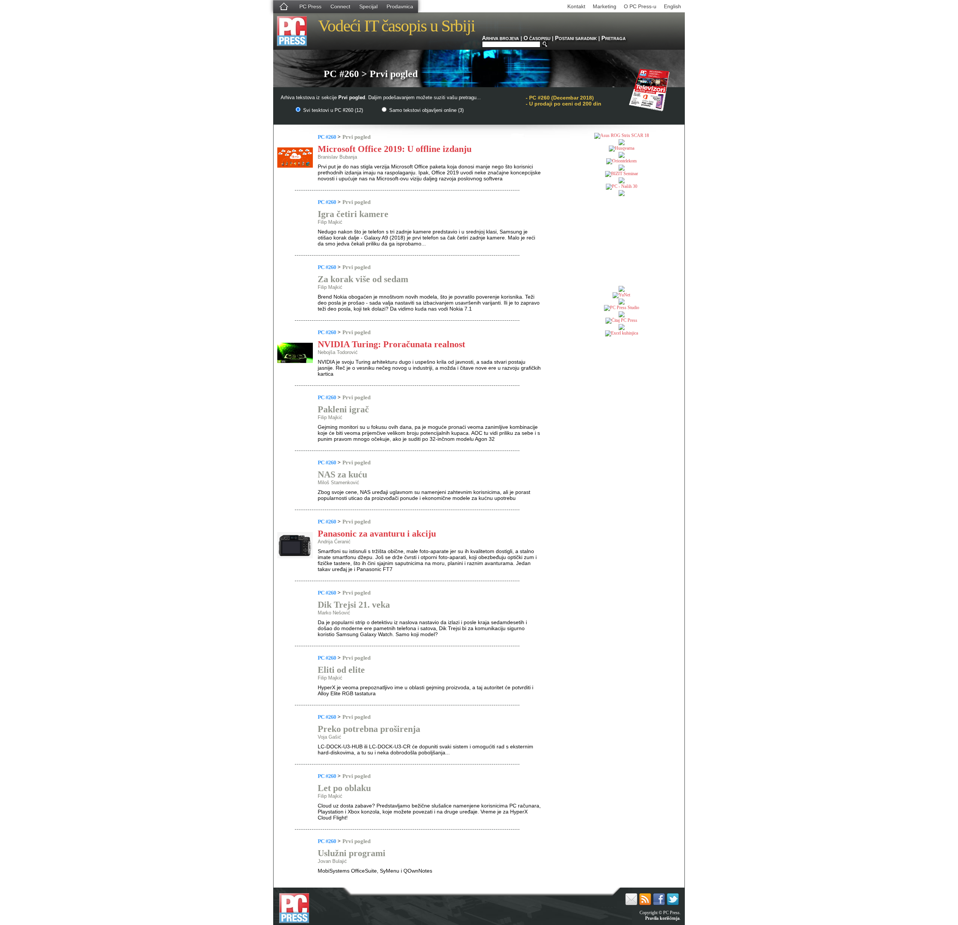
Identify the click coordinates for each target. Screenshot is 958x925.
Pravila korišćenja (662, 918)
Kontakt (576, 6)
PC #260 (327, 137)
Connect (340, 6)
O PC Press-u (640, 6)
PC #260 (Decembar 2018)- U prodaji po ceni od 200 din (563, 101)
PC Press (310, 6)
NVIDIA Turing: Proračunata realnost (391, 344)
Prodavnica (400, 6)
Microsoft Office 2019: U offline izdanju (395, 149)
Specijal (368, 6)
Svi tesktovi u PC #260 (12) (332, 110)
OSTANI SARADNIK (576, 38)
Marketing (604, 6)
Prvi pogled (356, 137)
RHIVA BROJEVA (500, 38)
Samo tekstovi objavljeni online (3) (426, 110)
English (672, 6)
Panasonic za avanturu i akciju (377, 533)
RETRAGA (613, 38)
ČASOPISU (537, 38)
